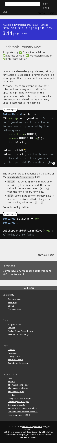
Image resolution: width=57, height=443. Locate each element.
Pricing (45, 7)
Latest (44, 24)
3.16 (42, 28)
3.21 (5, 28)
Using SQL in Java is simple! (20, 398)
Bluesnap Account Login (18, 334)
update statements (14, 102)
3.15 (49, 28)
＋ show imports (10, 110)
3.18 (28, 28)
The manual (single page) (19, 385)
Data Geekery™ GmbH (32, 426)
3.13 (17, 34)
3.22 (35, 24)
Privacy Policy (14, 356)
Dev (29, 24)
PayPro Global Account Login (20, 331)
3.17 (35, 28)
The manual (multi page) (19, 388)
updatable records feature (18, 96)
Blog (5, 11)
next (51, 254)
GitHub (11, 306)
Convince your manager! (18, 401)
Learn (45, 3)
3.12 (24, 34)
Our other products (16, 405)
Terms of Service (15, 359)
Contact (11, 327)
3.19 (20, 28)
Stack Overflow (14, 309)
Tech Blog (12, 302)
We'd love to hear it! (14, 274)
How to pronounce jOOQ (19, 415)
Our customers (14, 299)
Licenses (11, 349)
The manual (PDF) (16, 391)
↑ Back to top (28, 288)
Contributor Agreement (18, 363)
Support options (15, 324)
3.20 (13, 28)
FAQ (10, 378)
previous (42, 254)
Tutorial (11, 381)
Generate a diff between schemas (23, 411)
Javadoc (11, 395)
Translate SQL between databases (23, 408)
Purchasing (12, 353)
